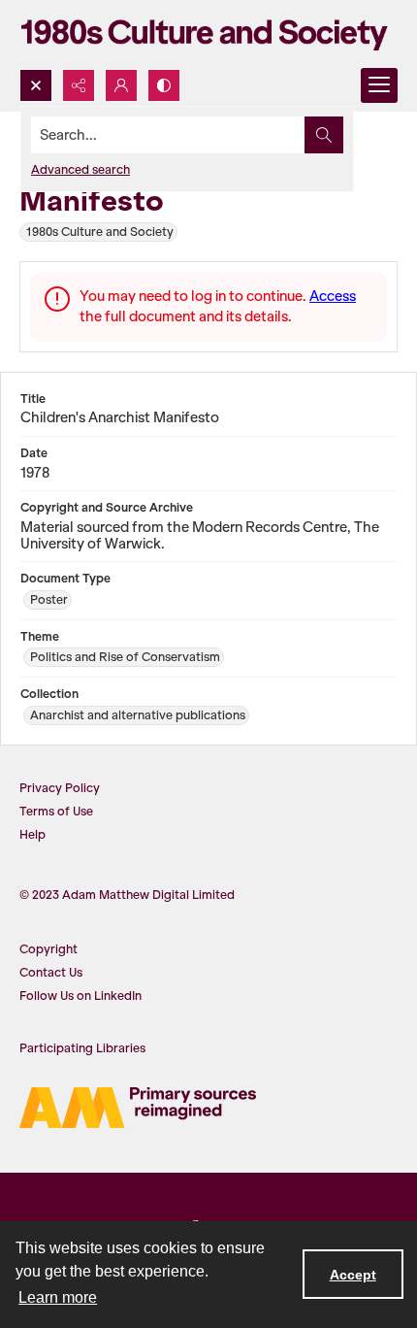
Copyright (48, 949)
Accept (353, 1274)
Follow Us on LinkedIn (80, 995)
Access (332, 296)
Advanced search (80, 169)
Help (32, 834)
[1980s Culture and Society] (208, 34)
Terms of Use (56, 811)
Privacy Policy (59, 787)
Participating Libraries (82, 1048)
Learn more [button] (57, 1297)
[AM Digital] (137, 1107)
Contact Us (50, 972)
